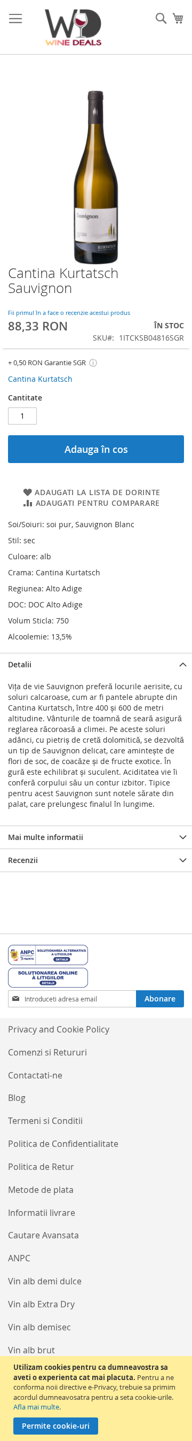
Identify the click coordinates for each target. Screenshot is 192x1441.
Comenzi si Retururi (47, 1052)
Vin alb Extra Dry (41, 1304)
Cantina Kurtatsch (40, 379)
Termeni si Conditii (45, 1121)
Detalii (19, 664)
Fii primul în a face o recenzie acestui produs (69, 313)
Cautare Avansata (43, 1235)
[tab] (96, 664)
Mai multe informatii (45, 837)
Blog (17, 1098)
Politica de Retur (41, 1167)
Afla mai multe (36, 1407)
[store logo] (73, 27)
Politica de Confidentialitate (63, 1144)
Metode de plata (41, 1190)
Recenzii (23, 860)
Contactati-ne (35, 1075)
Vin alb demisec (39, 1327)
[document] (97, 1398)
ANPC (19, 1258)
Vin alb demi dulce (45, 1281)
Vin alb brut (31, 1350)
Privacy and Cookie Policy (58, 1029)
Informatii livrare (41, 1213)
